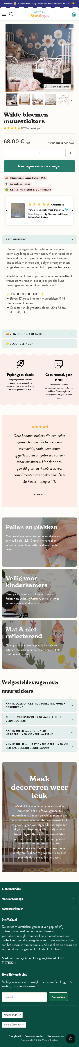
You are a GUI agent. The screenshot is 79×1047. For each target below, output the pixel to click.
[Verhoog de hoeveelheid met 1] (71, 153)
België (12, 1024)
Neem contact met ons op (59, 1036)
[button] (12, 99)
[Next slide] (71, 99)
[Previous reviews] (6, 210)
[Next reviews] (72, 210)
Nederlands (10, 1014)
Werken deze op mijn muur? (61, 143)
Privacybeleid (14, 1036)
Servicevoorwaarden (34, 1036)
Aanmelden (58, 997)
